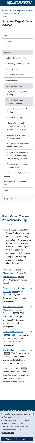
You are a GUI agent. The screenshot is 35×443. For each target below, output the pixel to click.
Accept (25, 439)
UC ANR (5, 11)
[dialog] (17, 427)
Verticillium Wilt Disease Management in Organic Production (13, 309)
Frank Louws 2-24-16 (14, 368)
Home (6, 35)
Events (6, 47)
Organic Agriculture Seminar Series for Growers (17, 136)
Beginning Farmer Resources (15, 58)
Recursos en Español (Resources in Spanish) (16, 174)
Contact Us (8, 41)
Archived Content (10, 199)
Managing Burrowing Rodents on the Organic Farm (18, 145)
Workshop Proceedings (13, 86)
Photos (6, 190)
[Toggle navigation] (4, 3)
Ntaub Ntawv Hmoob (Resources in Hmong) (17, 183)
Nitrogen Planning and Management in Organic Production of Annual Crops (17, 126)
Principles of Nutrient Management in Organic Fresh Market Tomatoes (15, 273)
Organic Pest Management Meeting (17, 93)
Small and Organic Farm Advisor (21, 11)
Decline (9, 439)
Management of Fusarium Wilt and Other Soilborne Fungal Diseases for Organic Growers (18, 155)
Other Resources (11, 80)
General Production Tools (14, 75)
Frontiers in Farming (14, 117)
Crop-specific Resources (14, 69)
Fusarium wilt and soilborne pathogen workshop (17, 165)
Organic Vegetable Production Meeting (18, 110)
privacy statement (7, 432)
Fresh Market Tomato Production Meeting (15, 101)
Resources (7, 52)
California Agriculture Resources (17, 63)
